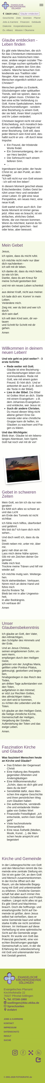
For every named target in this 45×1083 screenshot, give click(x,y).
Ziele (18, 18)
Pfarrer (37, 18)
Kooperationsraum (23, 26)
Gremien (27, 18)
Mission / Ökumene (24, 30)
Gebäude (36, 22)
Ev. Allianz (8, 30)
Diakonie (7, 26)
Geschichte (8, 18)
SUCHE (7, 1040)
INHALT (7, 1036)
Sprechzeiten (15, 1006)
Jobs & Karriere (10, 22)
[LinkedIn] (37, 1054)
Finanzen (25, 22)
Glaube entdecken (29, 14)
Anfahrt (11, 1009)
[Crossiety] (30, 1054)
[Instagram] (14, 1054)
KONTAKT (9, 1023)
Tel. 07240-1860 (16, 999)
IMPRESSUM (10, 1027)
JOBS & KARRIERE (13, 1019)
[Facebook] (22, 1054)
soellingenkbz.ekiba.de (22, 1002)
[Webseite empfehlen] (37, 1061)
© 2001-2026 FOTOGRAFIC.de (18, 1077)
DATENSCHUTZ (11, 1032)
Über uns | (11, 14)
